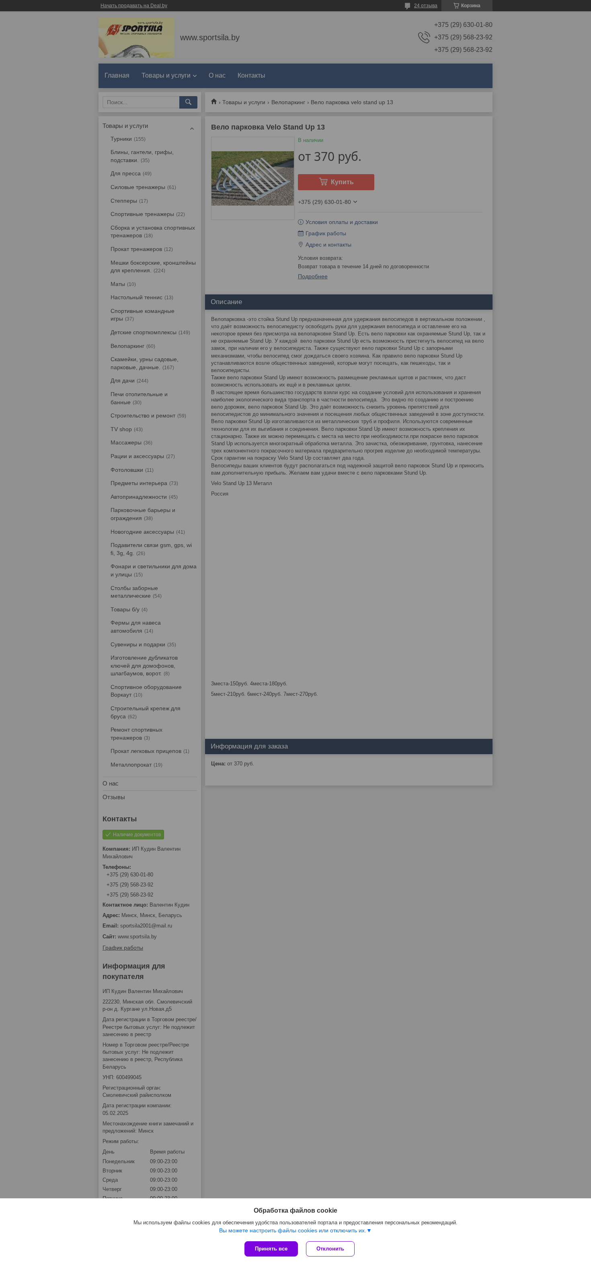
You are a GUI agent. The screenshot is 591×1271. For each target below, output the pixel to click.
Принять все (271, 1249)
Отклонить (330, 1249)
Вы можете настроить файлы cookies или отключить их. (292, 1230)
